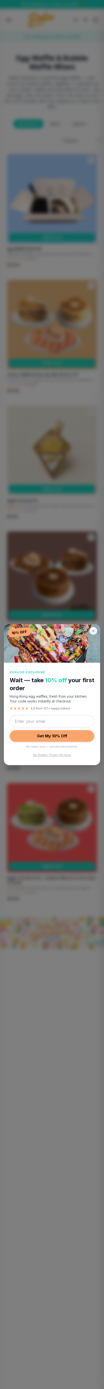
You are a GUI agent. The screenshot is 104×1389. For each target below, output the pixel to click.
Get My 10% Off (52, 736)
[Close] (93, 631)
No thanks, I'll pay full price (52, 754)
